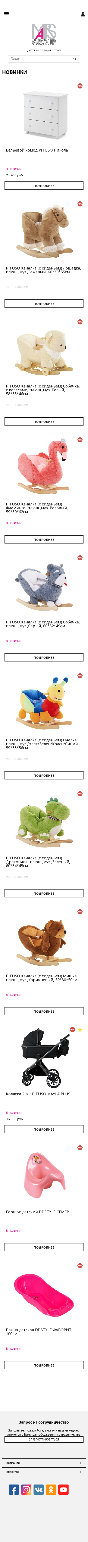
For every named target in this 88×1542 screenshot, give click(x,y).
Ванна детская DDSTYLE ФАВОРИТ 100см (39, 1331)
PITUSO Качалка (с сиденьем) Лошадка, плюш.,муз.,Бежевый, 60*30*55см (43, 269)
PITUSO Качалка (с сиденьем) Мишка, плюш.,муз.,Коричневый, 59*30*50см (42, 977)
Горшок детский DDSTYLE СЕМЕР (37, 1211)
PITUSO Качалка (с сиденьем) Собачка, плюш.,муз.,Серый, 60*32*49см (43, 623)
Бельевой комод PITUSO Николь (37, 150)
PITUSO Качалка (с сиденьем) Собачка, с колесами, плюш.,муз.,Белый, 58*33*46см (43, 389)
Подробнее (44, 185)
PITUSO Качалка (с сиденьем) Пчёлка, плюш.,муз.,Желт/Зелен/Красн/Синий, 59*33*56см (42, 743)
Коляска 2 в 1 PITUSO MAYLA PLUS (38, 1093)
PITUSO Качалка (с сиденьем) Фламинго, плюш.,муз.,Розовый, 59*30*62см (37, 507)
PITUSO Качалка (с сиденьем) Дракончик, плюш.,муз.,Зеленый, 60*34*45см (38, 861)
